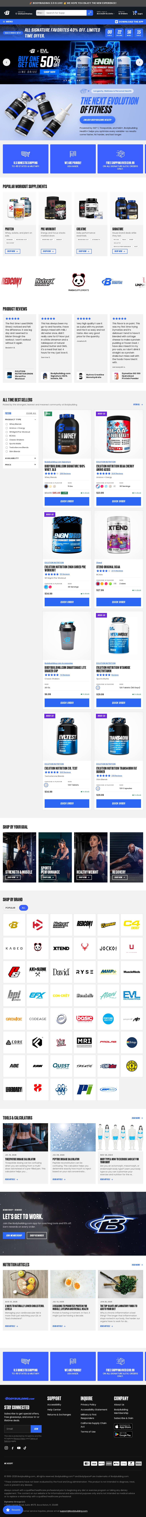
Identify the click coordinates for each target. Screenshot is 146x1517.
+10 (115, 583)
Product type (13, 419)
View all (136, 404)
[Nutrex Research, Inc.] (61, 925)
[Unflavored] (97, 687)
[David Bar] (61, 972)
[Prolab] (108, 1042)
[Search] (90, 13)
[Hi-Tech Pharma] (61, 1019)
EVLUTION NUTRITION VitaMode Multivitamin (113, 669)
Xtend (99, 562)
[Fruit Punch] (102, 486)
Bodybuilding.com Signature (58, 462)
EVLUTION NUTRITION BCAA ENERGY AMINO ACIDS (115, 467)
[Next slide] (139, 62)
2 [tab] (66, 80)
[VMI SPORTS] (61, 1042)
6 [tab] (76, 80)
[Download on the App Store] (123, 1426)
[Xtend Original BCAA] (118, 535)
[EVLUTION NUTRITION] (131, 995)
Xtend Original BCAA (108, 566)
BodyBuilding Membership (121, 1411)
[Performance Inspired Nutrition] (84, 1089)
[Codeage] (37, 1019)
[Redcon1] (84, 925)
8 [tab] (82, 80)
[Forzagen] (37, 1042)
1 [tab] (64, 80)
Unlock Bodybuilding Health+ (97, 119)
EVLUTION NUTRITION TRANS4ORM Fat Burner (116, 770)
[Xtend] (61, 948)
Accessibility (54, 1404)
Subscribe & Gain (123, 1418)
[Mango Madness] (102, 583)
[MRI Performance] (84, 1042)
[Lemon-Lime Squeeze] (110, 583)
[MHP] (108, 972)
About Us (119, 1404)
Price (8, 464)
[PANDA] (37, 948)
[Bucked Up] (84, 948)
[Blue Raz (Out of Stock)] (106, 486)
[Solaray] (131, 1042)
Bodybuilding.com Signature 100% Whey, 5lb (65, 467)
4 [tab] (71, 80)
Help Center (54, 1409)
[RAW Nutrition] (37, 1066)
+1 (114, 486)
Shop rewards (37, 1235)
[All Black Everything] (14, 1066)
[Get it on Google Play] (123, 1434)
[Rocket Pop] (97, 486)
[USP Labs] (108, 1089)
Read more (136, 1118)
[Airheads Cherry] (97, 583)
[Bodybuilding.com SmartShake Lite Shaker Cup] (67, 635)
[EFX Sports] (37, 995)
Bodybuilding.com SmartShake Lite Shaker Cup (65, 669)
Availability (12, 458)
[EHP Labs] (108, 1066)
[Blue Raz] (46, 586)
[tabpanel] (73, 62)
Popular (10, 907)
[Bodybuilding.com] (7, 13)
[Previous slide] (6, 62)
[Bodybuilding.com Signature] (14, 925)
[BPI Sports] (14, 995)
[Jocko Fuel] (108, 948)
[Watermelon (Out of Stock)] (110, 486)
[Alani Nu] (108, 995)
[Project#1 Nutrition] (131, 1019)
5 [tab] (73, 80)
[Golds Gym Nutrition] (131, 1066)
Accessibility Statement (94, 1409)
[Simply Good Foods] (61, 1066)
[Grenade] (14, 1019)
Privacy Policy (20, 1438)
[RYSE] (84, 972)
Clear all (31, 413)
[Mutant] (108, 925)
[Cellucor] (131, 925)
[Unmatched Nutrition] (131, 948)
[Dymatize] (37, 925)
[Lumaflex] (37, 1089)
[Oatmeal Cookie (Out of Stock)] (54, 486)
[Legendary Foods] (14, 1089)
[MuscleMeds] (131, 972)
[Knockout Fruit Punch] (106, 583)
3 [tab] (68, 80)
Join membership (14, 1235)
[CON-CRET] (61, 995)
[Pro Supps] (14, 972)
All (23, 907)
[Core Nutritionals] (14, 1042)
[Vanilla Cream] (50, 486)
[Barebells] (84, 995)
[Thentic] (84, 1066)
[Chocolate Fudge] (46, 486)
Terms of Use (88, 1431)
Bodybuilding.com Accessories (59, 663)
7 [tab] (79, 80)
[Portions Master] (108, 1019)
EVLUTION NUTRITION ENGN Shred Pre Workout (65, 568)
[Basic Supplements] (84, 1019)
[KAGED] (14, 948)
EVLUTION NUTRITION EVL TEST (61, 768)
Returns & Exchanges (59, 1414)
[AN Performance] (61, 1089)
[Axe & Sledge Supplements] (37, 972)
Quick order (67, 501)
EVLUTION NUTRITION (105, 462)
